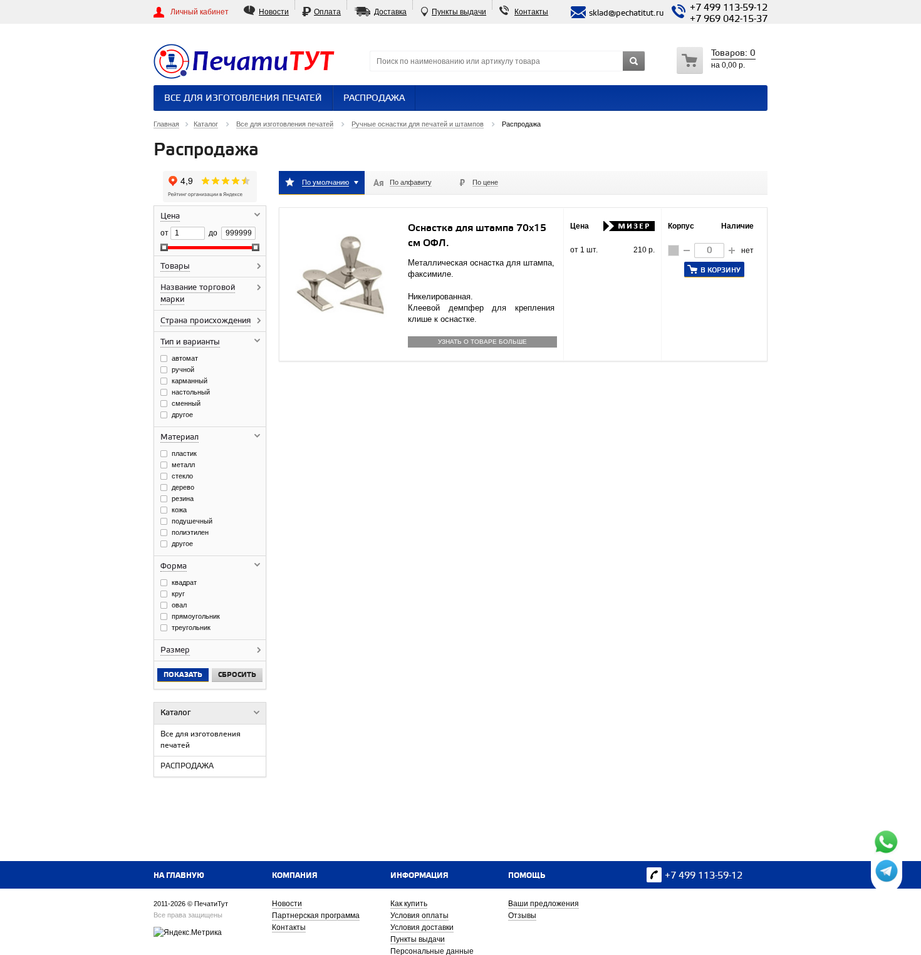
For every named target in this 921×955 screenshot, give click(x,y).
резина (183, 498)
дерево (183, 487)
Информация (419, 875)
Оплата (327, 12)
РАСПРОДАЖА (374, 98)
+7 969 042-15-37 (729, 19)
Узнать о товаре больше (482, 341)
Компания (295, 875)
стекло (182, 476)
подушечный (192, 521)
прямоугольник (196, 616)
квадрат (184, 582)
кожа (179, 510)
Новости (274, 12)
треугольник (191, 627)
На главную (179, 875)
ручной (183, 369)
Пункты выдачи (459, 12)
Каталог (175, 713)
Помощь (526, 875)
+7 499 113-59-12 (729, 8)
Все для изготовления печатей (243, 98)
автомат (185, 358)
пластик (184, 453)
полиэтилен (190, 532)
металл (183, 464)
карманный (189, 381)
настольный (191, 392)
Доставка (390, 12)
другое (182, 414)
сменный (186, 403)
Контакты (531, 12)
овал (179, 605)
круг (178, 593)
